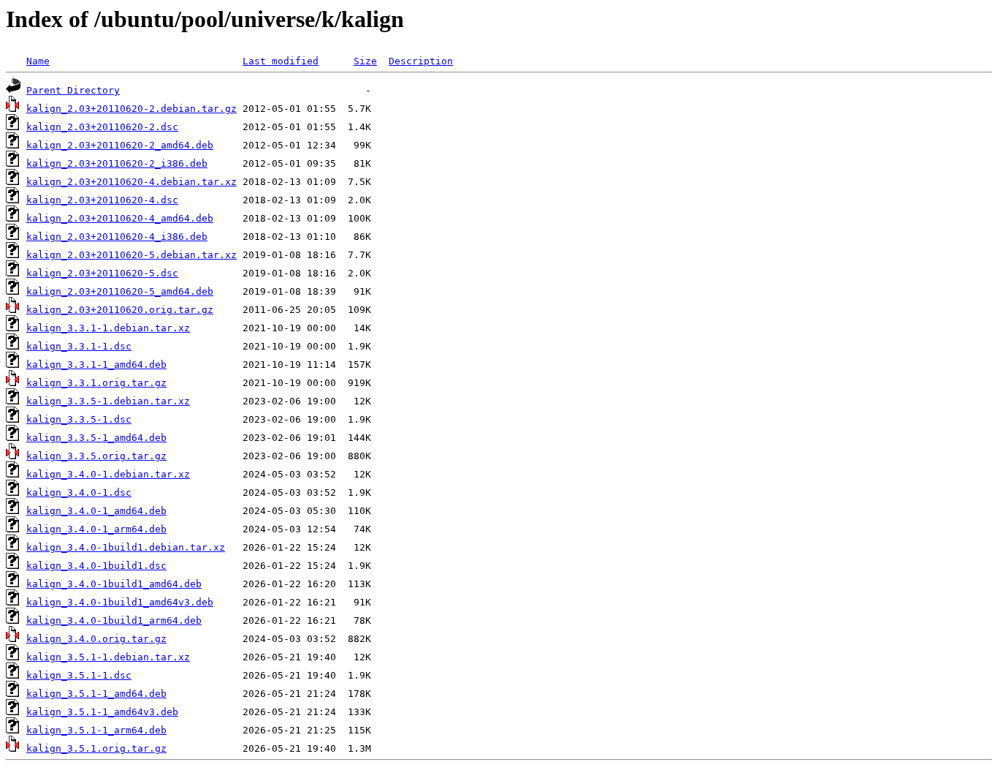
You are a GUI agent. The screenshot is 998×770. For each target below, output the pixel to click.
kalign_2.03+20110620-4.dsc (102, 200)
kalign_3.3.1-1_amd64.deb (96, 364)
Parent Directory (73, 90)
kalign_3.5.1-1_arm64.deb (96, 730)
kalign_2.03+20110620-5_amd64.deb (119, 291)
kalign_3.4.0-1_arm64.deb (96, 529)
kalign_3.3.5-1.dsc (79, 419)
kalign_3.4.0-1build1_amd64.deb (114, 583)
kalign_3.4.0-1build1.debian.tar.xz (125, 547)
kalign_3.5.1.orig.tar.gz (96, 748)
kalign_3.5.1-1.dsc (79, 675)
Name (38, 61)
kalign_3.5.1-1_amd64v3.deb (102, 711)
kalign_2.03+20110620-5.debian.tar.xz (131, 254)
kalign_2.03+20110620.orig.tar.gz (119, 309)
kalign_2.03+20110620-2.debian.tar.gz (131, 108)
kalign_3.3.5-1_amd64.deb (96, 437)
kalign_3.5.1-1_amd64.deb (96, 693)
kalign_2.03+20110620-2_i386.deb (116, 163)
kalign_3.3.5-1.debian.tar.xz (108, 401)
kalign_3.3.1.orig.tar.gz (96, 382)
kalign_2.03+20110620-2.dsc (102, 126)
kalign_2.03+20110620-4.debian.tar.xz (131, 181)
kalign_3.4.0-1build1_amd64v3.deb (119, 602)
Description (421, 61)
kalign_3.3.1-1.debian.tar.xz (108, 327)
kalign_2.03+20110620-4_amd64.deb (119, 218)
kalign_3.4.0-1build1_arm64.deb (114, 620)
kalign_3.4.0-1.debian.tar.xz (108, 474)
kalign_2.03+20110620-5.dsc (102, 273)
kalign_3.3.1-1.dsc (79, 346)
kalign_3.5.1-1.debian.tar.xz (108, 657)
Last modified (281, 61)
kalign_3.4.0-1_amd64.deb (96, 510)
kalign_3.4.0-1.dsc (79, 492)
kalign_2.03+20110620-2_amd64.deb (119, 145)
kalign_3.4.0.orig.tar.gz (96, 638)
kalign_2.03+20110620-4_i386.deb (116, 236)
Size (365, 61)
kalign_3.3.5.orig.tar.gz (96, 455)
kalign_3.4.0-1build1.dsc (96, 565)
